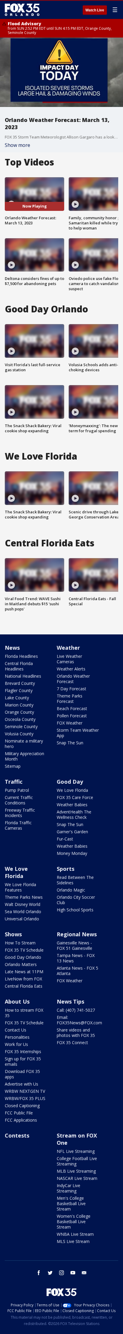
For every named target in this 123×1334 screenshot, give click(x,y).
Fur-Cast (65, 839)
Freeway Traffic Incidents (20, 812)
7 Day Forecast (71, 688)
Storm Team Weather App (78, 732)
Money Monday (72, 853)
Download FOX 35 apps (22, 1074)
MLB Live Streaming (76, 1171)
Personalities (17, 1037)
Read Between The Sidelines (75, 880)
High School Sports (75, 910)
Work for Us (16, 1044)
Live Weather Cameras (69, 658)
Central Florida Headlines (19, 666)
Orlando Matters (21, 964)
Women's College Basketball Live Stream (73, 1221)
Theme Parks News (24, 897)
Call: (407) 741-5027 (76, 1010)
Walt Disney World (22, 904)
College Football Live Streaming (77, 1161)
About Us (17, 1001)
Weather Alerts (71, 669)
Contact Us (15, 1030)
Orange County (19, 712)
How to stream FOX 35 (24, 1012)
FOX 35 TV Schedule (24, 950)
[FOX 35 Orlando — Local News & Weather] (22, 9)
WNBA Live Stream (75, 1234)
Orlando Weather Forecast (73, 678)
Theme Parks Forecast (69, 698)
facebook (39, 1273)
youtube (73, 1273)
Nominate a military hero (24, 743)
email (84, 1273)
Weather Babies (72, 804)
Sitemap (13, 766)
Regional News (77, 934)
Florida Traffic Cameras (18, 825)
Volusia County (19, 734)
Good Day (70, 781)
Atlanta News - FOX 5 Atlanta (77, 970)
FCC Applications (21, 1120)
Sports (65, 868)
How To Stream (20, 943)
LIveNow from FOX (23, 979)
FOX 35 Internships (23, 1051)
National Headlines (23, 676)
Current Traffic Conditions (19, 800)
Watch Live (94, 10)
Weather (68, 647)
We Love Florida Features (20, 887)
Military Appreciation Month (24, 756)
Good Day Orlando (23, 957)
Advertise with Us (21, 1084)
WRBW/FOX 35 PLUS (25, 1098)
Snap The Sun (70, 743)
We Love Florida (72, 790)
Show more (17, 145)
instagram (61, 1273)
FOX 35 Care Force (75, 797)
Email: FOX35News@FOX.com (79, 1020)
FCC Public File (19, 1113)
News (12, 647)
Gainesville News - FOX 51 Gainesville (74, 945)
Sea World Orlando (23, 911)
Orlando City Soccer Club (76, 899)
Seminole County (21, 726)
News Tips (70, 1001)
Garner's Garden (72, 831)
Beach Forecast (72, 708)
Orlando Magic (71, 890)
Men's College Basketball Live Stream (71, 1203)
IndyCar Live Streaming (68, 1188)
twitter (50, 1273)
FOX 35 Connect (72, 1042)
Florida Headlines (21, 656)
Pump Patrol (17, 790)
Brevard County (20, 683)
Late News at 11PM (24, 971)
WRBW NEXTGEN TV (25, 1091)
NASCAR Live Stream (77, 1178)
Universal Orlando (22, 919)
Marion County (19, 705)
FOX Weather (69, 723)
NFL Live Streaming (76, 1151)
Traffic (13, 781)
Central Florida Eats (23, 986)
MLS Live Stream (73, 1241)
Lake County (17, 697)
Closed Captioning (22, 1105)
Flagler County (19, 690)
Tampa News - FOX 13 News (76, 958)
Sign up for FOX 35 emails (23, 1061)
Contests (17, 1135)
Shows (13, 934)
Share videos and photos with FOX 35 (76, 1032)
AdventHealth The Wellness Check (74, 814)
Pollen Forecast (72, 716)
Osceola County (20, 719)
